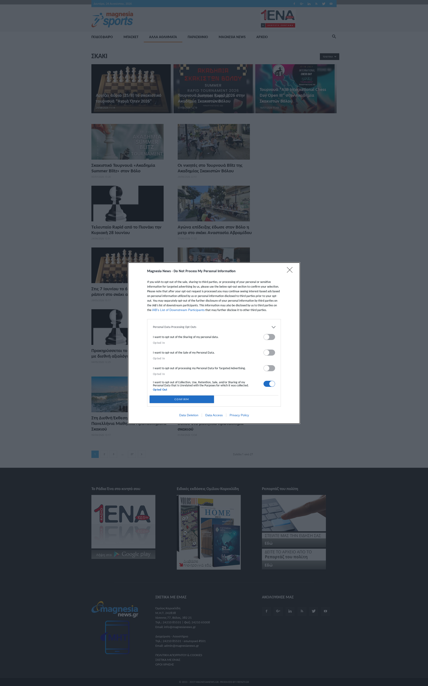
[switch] (269, 337)
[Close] (291, 271)
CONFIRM (182, 399)
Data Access (214, 415)
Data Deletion (188, 415)
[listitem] (214, 327)
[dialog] (214, 343)
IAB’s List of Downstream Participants (178, 310)
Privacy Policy (239, 415)
